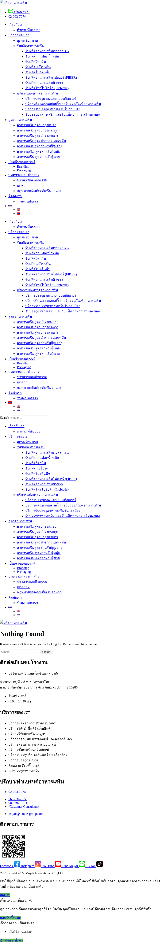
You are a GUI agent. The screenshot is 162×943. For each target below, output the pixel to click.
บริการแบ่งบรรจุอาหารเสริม (37, 93)
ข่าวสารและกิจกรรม (32, 180)
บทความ (23, 185)
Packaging (24, 170)
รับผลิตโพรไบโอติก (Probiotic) (47, 88)
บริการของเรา (18, 35)
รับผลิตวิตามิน (35, 61)
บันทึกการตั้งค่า (11, 940)
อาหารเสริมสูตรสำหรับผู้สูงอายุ (39, 146)
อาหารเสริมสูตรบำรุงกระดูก (37, 130)
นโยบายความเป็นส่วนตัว (25, 886)
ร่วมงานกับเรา (27, 201)
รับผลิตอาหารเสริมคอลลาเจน (47, 51)
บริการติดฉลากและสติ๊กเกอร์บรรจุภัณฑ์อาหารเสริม (63, 104)
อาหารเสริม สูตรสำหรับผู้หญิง (39, 151)
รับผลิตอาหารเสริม (31, 46)
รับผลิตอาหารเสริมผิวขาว (44, 83)
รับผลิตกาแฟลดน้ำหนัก (42, 56)
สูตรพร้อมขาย (27, 40)
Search (4, 417)
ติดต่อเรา (15, 196)
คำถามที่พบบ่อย (28, 30)
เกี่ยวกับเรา (16, 24)
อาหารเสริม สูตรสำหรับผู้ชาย (38, 157)
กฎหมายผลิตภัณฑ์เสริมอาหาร (39, 191)
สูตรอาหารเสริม (20, 120)
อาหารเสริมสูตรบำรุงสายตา (37, 135)
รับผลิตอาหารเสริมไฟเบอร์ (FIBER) (51, 77)
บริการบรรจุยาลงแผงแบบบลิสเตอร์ (50, 98)
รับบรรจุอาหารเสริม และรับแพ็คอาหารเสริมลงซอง (62, 114)
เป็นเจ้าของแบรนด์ (21, 162)
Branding (23, 166)
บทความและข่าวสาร (23, 175)
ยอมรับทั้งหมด (10, 918)
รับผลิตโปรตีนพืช (37, 72)
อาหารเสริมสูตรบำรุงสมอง (36, 125)
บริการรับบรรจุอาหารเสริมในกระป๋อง (52, 109)
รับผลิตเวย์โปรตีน (38, 67)
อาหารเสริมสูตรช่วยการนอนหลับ (41, 141)
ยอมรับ (5, 895)
